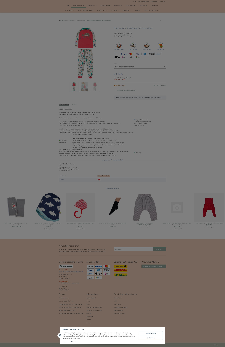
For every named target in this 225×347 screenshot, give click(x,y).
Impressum (66, 342)
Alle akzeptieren (151, 333)
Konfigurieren (151, 338)
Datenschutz (74, 342)
